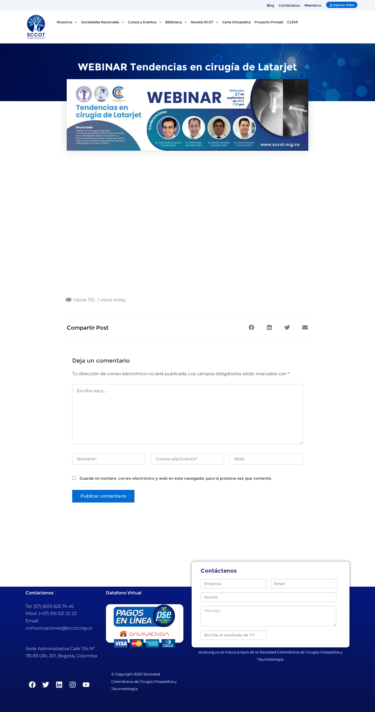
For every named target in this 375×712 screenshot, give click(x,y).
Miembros (312, 5)
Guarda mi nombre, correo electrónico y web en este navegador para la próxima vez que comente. (176, 478)
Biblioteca (173, 22)
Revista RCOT (202, 22)
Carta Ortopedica (236, 22)
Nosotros (64, 22)
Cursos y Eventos (142, 22)
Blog (270, 5)
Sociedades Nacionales (100, 22)
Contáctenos (289, 5)
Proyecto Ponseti (268, 22)
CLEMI (292, 22)
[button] (251, 327)
